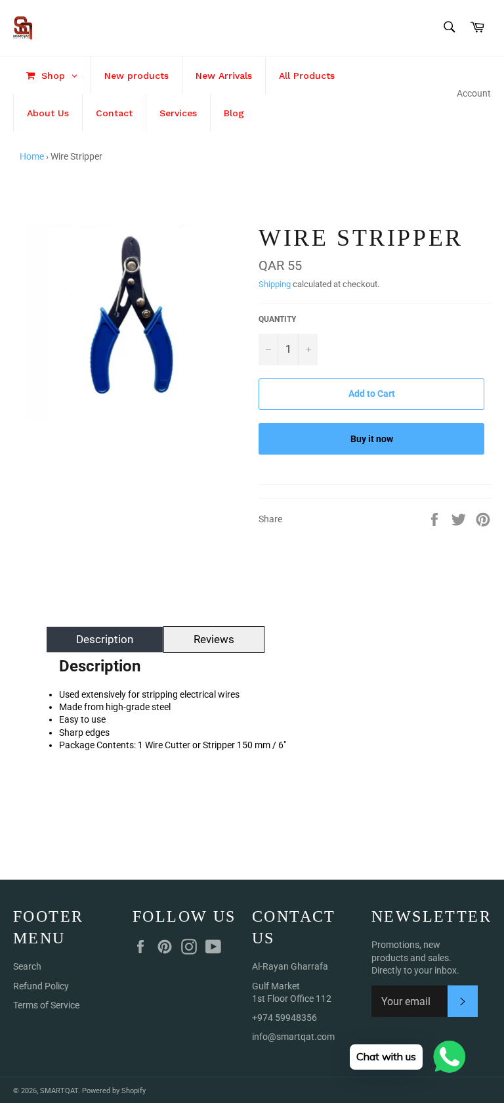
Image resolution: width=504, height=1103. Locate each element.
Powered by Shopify (114, 1091)
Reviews (214, 639)
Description (104, 639)
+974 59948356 (284, 1017)
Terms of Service (46, 1005)
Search (27, 966)
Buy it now (371, 439)
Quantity (277, 319)
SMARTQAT (59, 1091)
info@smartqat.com (293, 1036)
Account (474, 93)
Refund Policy (41, 986)
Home (32, 156)
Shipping (275, 284)
